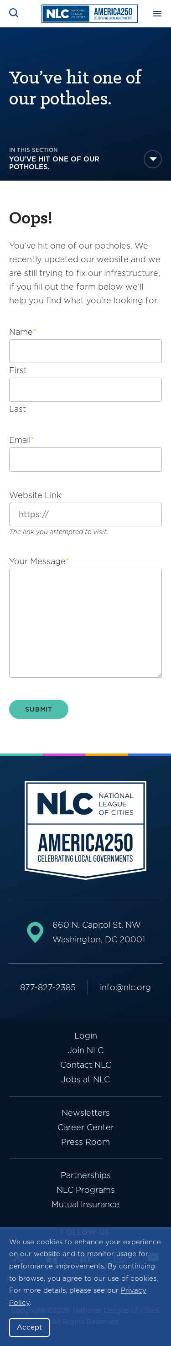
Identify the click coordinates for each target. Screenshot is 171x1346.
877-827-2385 (48, 987)
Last (17, 409)
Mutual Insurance (85, 1204)
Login (85, 1035)
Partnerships (86, 1175)
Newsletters (86, 1112)
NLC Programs (86, 1190)
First (18, 370)
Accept (29, 1327)
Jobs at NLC (85, 1079)
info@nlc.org (125, 987)
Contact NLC (85, 1065)
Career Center (85, 1127)
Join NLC (85, 1050)
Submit (38, 709)
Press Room (85, 1142)
